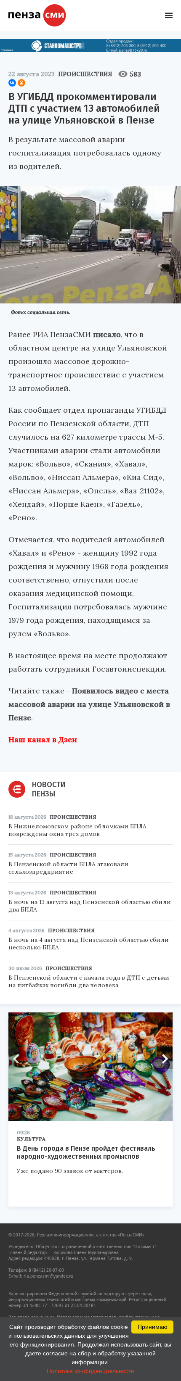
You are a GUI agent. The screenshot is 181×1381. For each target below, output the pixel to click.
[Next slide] (162, 1058)
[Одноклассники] (21, 83)
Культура (31, 1139)
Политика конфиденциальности (90, 1371)
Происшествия (85, 74)
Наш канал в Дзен (42, 739)
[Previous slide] (18, 1058)
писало (107, 334)
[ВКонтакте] (12, 83)
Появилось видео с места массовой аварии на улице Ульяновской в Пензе (89, 704)
